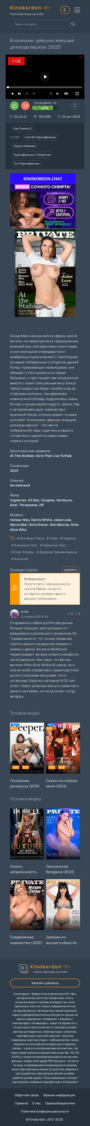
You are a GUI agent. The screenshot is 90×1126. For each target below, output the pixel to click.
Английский (20, 485)
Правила (21, 1103)
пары (53, 538)
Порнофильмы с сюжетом (32, 155)
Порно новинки (24, 146)
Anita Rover (38, 524)
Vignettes (18, 500)
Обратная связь (27, 1095)
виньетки (21, 559)
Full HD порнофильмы (40, 137)
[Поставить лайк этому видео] (14, 105)
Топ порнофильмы (27, 163)
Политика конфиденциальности (45, 1111)
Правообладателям (60, 1103)
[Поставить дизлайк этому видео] (25, 105)
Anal (13, 505)
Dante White (41, 520)
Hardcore (64, 500)
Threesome (28, 505)
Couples (47, 500)
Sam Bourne (59, 524)
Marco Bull (18, 524)
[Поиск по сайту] (73, 24)
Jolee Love (62, 520)
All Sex (33, 500)
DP (41, 505)
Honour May (19, 520)
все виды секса (32, 538)
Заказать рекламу (45, 983)
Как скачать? (23, 128)
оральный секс (54, 545)
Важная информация (59, 1095)
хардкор (69, 538)
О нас (36, 1103)
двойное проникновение (58, 552)
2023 (14, 470)
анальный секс (25, 545)
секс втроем (24, 552)
